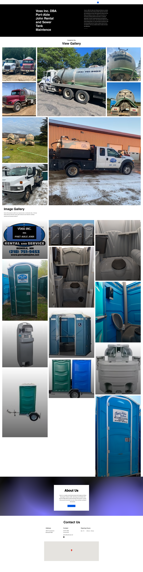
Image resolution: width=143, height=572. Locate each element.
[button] (98, 2)
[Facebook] (63, 537)
